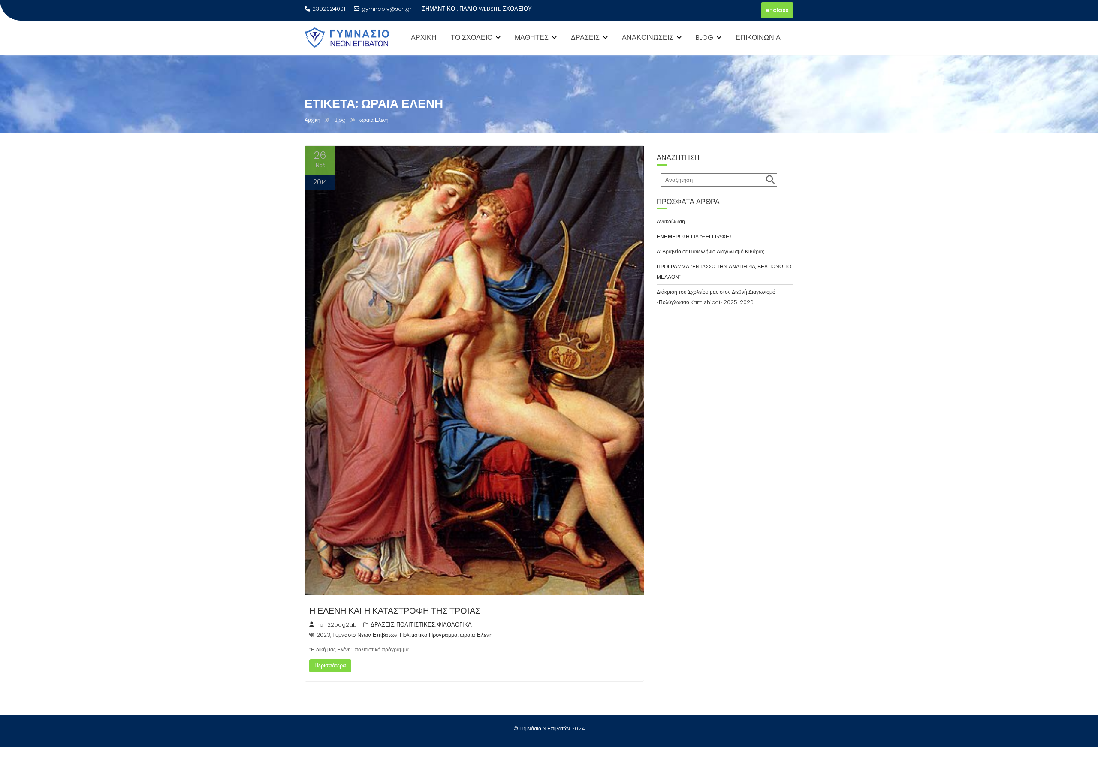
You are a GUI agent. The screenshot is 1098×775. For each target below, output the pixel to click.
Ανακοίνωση (671, 221)
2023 (323, 635)
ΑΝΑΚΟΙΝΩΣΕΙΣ (647, 37)
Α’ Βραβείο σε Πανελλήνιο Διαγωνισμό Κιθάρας (710, 251)
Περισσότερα (330, 665)
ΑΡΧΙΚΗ (424, 37)
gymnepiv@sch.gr (387, 9)
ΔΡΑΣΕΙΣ (585, 37)
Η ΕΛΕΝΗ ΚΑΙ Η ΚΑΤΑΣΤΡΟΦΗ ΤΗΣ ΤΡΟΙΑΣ (394, 611)
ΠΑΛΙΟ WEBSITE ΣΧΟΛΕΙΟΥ (495, 9)
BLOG (704, 37)
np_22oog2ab (336, 625)
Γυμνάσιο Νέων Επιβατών (365, 635)
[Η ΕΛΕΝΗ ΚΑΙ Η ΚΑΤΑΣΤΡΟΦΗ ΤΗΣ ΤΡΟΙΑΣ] (474, 370)
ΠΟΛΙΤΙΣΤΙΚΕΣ (415, 625)
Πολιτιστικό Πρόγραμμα (429, 635)
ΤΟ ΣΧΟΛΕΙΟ (471, 37)
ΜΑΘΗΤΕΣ (532, 37)
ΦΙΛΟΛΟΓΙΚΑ (454, 625)
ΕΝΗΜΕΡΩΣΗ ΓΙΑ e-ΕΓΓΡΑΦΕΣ (694, 236)
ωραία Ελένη (476, 635)
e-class (777, 10)
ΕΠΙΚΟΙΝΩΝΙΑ (758, 37)
